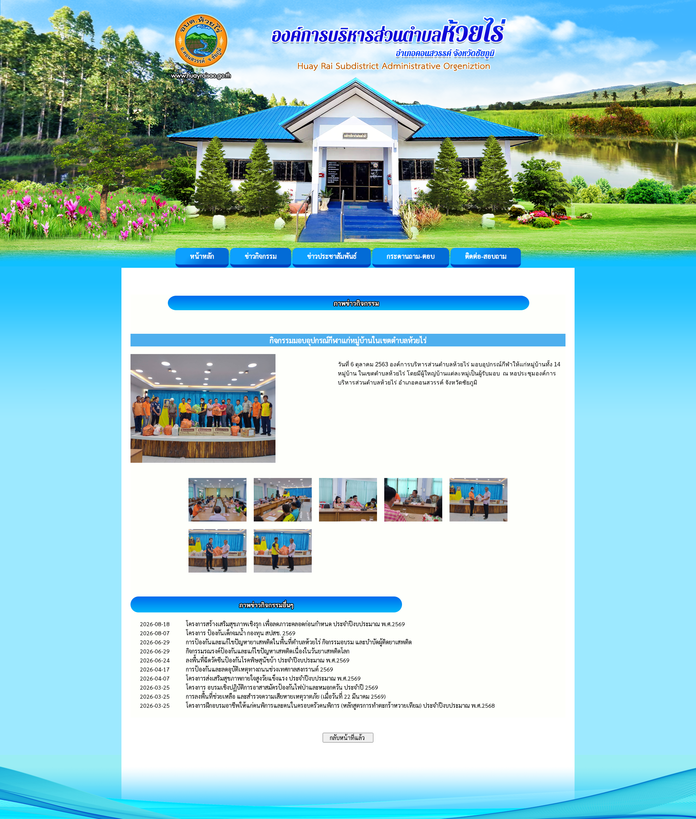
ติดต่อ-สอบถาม (485, 256)
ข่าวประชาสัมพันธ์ (331, 256)
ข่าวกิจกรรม (261, 256)
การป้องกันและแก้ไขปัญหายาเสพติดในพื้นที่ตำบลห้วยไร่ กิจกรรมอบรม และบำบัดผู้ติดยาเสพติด (299, 642)
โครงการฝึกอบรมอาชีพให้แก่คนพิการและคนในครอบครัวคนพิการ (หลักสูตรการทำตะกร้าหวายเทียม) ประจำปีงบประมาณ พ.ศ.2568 (340, 705)
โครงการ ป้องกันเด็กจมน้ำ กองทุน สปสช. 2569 (240, 633)
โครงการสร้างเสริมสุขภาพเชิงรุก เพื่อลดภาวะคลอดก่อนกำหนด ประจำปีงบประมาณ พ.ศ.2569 (295, 624)
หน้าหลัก (202, 256)
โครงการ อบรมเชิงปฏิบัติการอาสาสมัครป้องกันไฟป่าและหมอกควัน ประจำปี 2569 (282, 687)
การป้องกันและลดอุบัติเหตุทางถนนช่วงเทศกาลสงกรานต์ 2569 (259, 669)
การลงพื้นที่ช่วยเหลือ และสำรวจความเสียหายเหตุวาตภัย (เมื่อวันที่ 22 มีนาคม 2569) (286, 696)
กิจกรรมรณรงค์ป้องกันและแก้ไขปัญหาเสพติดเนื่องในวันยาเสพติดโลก (267, 651)
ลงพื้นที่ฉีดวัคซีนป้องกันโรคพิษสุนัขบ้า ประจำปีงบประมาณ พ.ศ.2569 (267, 660)
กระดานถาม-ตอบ (411, 256)
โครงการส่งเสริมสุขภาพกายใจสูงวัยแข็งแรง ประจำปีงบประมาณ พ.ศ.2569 (273, 678)
